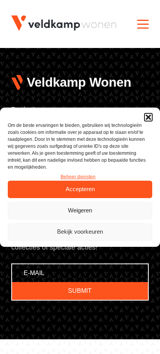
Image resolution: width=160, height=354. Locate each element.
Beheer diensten (78, 177)
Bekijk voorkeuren (80, 231)
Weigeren (80, 210)
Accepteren (80, 189)
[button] (148, 117)
